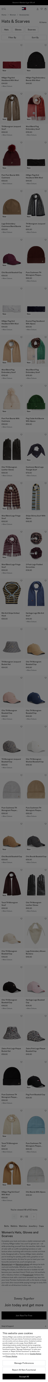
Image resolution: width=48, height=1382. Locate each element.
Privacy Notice (11, 1356)
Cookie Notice (35, 1354)
